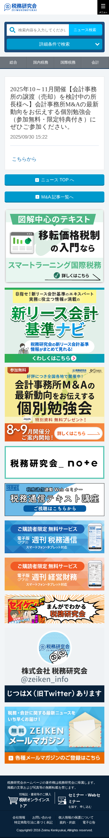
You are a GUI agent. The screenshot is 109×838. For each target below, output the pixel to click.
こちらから (24, 159)
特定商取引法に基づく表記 (33, 822)
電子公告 (89, 822)
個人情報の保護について (76, 817)
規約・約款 (68, 822)
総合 (13, 62)
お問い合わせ (41, 817)
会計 (95, 62)
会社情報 (18, 817)
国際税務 (68, 62)
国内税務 (40, 62)
